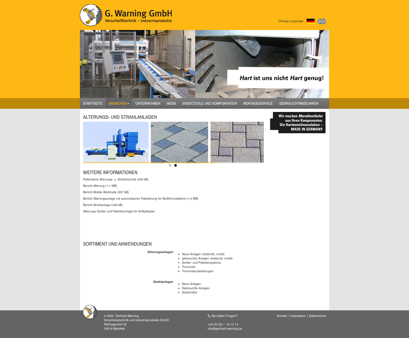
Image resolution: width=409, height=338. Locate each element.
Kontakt (282, 316)
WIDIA (171, 103)
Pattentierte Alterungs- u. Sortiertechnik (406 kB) (115, 179)
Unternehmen (147, 103)
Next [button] (241, 140)
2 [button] (176, 166)
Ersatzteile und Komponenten (209, 103)
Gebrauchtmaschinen (298, 103)
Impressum (298, 316)
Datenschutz (317, 316)
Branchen (118, 103)
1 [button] (170, 166)
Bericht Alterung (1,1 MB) (100, 185)
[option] (173, 142)
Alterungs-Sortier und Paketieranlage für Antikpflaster (119, 211)
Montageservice (258, 103)
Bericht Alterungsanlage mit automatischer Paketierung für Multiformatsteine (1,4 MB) (140, 198)
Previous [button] (105, 140)
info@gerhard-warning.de (225, 328)
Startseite (92, 103)
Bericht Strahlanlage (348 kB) (103, 205)
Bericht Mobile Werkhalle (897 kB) (106, 192)
